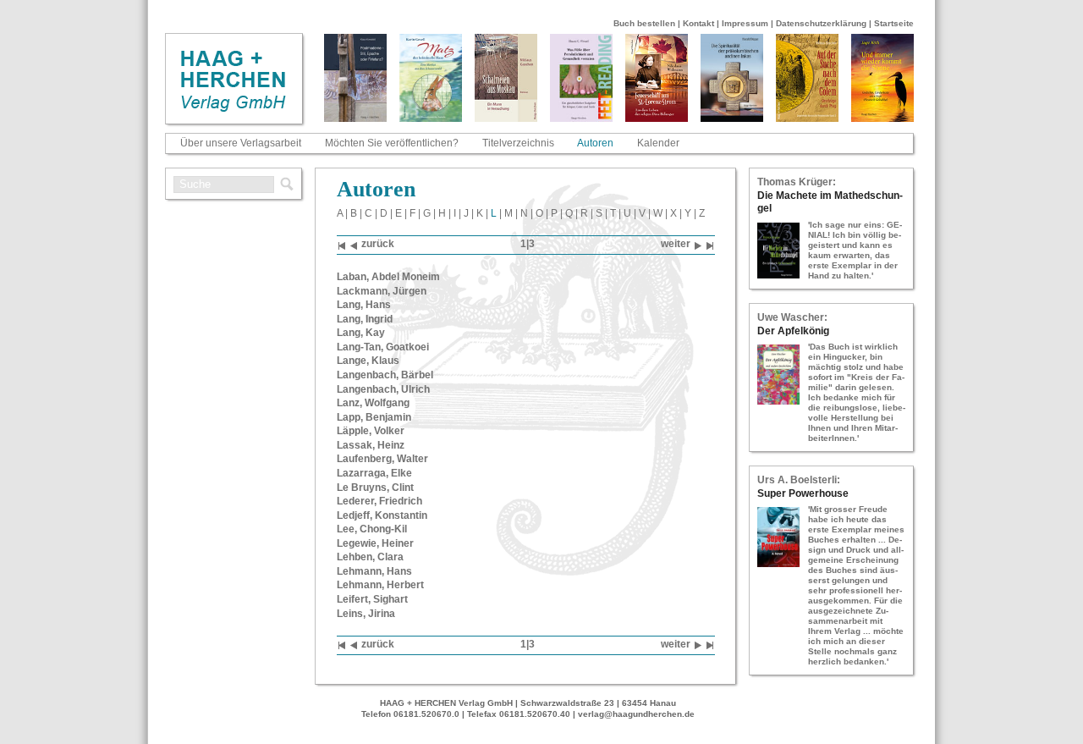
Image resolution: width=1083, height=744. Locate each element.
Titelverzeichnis (518, 143)
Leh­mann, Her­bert (380, 585)
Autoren (595, 143)
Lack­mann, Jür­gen (381, 291)
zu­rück (377, 244)
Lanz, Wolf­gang (373, 403)
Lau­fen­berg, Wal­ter (382, 459)
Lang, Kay (361, 333)
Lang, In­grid (365, 319)
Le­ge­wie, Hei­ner (375, 543)
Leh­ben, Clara (370, 557)
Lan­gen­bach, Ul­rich (383, 389)
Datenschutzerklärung (821, 23)
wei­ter (675, 244)
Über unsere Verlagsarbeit (240, 143)
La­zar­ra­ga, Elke (374, 473)
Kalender (658, 143)
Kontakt (698, 23)
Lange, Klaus (368, 360)
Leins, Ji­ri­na (366, 614)
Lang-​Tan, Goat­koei (383, 347)
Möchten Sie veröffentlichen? (392, 143)
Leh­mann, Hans (374, 571)
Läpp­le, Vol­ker (370, 431)
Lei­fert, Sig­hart (372, 599)
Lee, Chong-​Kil (372, 529)
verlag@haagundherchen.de (636, 714)
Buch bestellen (644, 23)
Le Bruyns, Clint (375, 487)
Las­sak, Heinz (370, 445)
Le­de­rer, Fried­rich (379, 501)
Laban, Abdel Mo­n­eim (388, 277)
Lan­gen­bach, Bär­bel (385, 375)
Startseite (894, 23)
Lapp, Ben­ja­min (374, 417)
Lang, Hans (364, 305)
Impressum (745, 23)
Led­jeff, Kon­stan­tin (382, 515)
